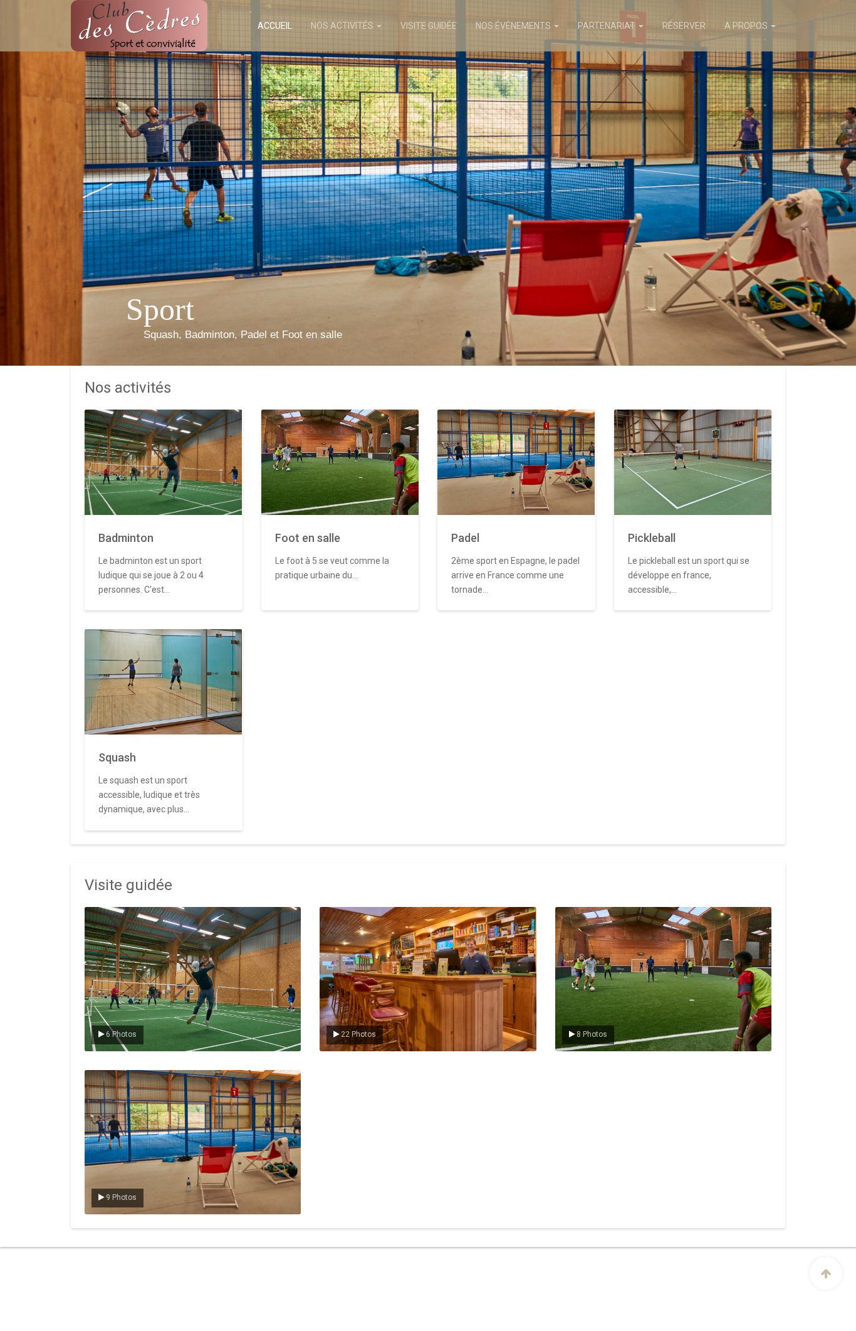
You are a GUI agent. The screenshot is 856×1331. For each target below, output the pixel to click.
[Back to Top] (826, 1273)
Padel (465, 537)
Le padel (108, 1080)
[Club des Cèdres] (122, 25)
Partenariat (607, 26)
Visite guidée (428, 26)
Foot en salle (307, 537)
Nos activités (343, 26)
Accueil (275, 26)
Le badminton (118, 917)
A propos (747, 26)
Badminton (126, 537)
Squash (117, 757)
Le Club (342, 917)
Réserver (684, 26)
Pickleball (652, 537)
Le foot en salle (592, 917)
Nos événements (514, 26)
